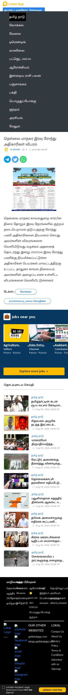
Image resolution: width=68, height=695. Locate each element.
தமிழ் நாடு (17, 17)
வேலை (20, 593)
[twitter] (16, 161)
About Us (56, 636)
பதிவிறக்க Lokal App (52, 689)
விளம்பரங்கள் (58, 603)
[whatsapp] (24, 161)
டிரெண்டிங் (22, 598)
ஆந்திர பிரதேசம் (11, 595)
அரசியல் (55, 593)
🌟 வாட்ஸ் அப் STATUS (33, 600)
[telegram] (8, 161)
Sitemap (56, 668)
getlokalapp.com (37, 636)
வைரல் (44, 603)
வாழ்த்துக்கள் (58, 598)
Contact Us (57, 631)
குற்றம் (33, 617)
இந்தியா (44, 593)
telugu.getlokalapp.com (41, 641)
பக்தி (42, 588)
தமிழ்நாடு (12, 603)
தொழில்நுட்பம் (59, 588)
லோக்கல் (22, 588)
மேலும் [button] (14, 126)
